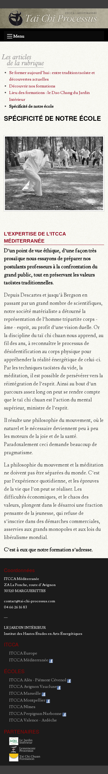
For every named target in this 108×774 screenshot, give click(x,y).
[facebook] (51, 660)
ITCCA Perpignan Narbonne (35, 713)
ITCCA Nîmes (22, 706)
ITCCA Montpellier (27, 700)
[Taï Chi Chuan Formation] (25, 756)
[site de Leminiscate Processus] (25, 748)
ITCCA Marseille (25, 693)
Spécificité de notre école (31, 106)
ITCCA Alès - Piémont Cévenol (37, 680)
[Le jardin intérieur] (25, 740)
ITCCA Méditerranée (28, 660)
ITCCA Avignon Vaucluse (33, 686)
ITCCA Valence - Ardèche (33, 720)
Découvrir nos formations (32, 86)
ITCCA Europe (23, 653)
